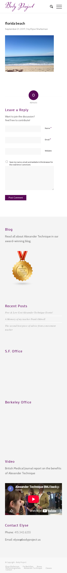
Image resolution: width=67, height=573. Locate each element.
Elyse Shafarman (39, 29)
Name (48, 128)
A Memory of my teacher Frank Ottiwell (25, 319)
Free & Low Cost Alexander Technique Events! (29, 312)
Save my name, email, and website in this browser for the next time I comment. (31, 163)
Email (48, 139)
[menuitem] (50, 6)
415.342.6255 (22, 532)
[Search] (50, 6)
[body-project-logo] (28, 6)
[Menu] (57, 6)
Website (48, 151)
